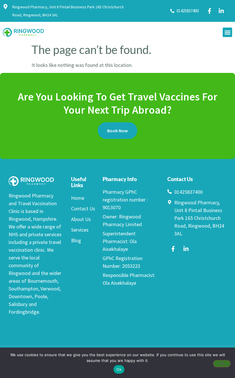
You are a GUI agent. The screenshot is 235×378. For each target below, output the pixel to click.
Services (80, 229)
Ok (119, 369)
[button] (227, 32)
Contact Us (83, 208)
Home (77, 198)
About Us (81, 219)
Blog (76, 240)
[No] (222, 363)
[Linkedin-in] (221, 11)
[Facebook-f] (209, 11)
